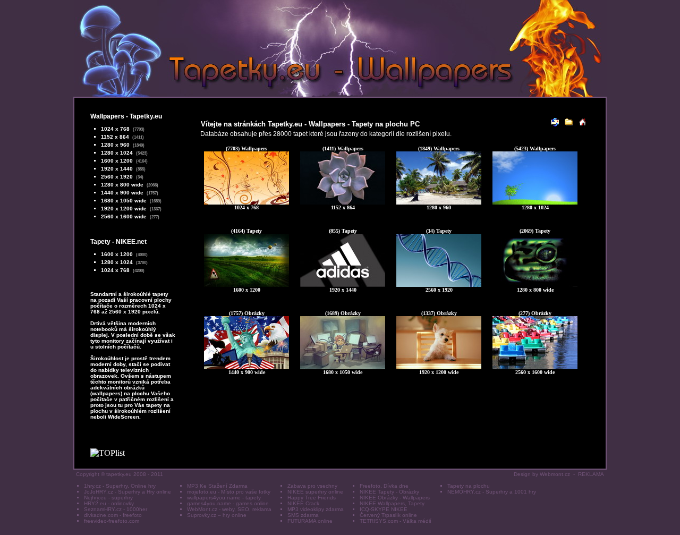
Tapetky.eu (146, 116)
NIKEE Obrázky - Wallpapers (395, 497)
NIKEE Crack (303, 503)
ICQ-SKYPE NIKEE (383, 509)
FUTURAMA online (310, 521)
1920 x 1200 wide (124, 208)
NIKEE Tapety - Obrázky (389, 492)
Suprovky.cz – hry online (216, 515)
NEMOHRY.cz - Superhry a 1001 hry (491, 492)
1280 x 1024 (117, 153)
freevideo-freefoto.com (111, 521)
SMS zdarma (303, 515)
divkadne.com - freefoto (113, 515)
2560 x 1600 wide (124, 216)
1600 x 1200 (117, 161)
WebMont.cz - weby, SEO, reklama (229, 509)
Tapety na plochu (468, 486)
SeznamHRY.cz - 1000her (115, 509)
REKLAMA (591, 474)
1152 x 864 (115, 137)
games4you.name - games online (228, 503)
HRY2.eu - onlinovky (109, 503)
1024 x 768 (115, 129)
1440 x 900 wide (122, 193)
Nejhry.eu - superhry (108, 497)
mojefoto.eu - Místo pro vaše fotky (228, 492)
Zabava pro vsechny (312, 486)
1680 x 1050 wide (124, 200)
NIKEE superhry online (315, 492)
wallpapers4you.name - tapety (224, 497)
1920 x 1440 (117, 169)
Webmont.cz (555, 474)
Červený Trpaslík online (388, 515)
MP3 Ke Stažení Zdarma (217, 486)
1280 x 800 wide (122, 185)
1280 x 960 (115, 145)
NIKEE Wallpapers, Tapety (392, 503)
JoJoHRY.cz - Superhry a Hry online (127, 492)
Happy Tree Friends (311, 497)
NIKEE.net (131, 241)
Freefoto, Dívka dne (384, 486)
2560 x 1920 (117, 177)
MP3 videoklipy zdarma (315, 509)
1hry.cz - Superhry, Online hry (120, 486)
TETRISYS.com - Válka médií (395, 521)
